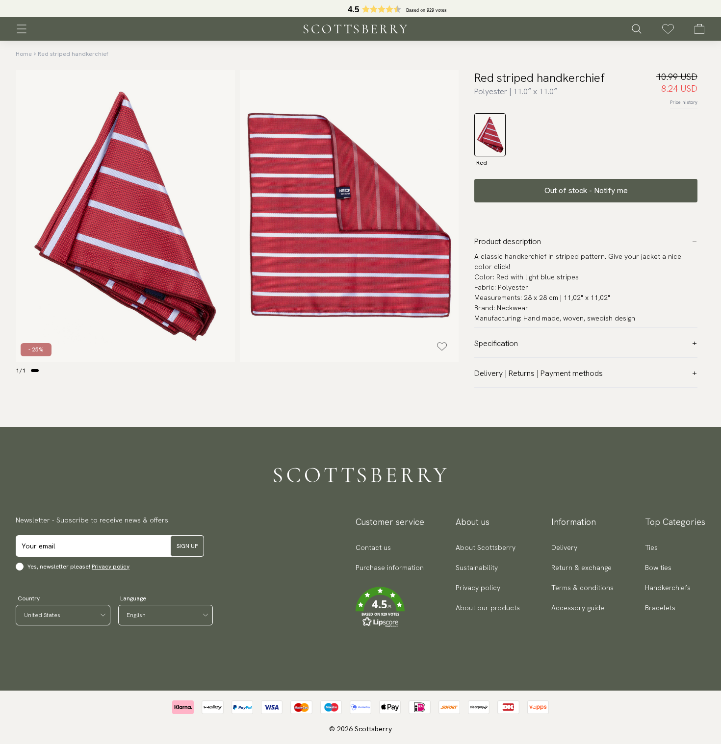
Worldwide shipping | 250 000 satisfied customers (360, 9)
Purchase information (390, 567)
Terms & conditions (582, 587)
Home (24, 54)
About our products (488, 607)
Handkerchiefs (668, 587)
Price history (683, 102)
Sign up (187, 546)
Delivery (564, 547)
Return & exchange (581, 567)
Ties (651, 547)
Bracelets (660, 607)
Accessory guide (577, 607)
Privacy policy (110, 566)
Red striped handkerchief (73, 54)
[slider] (360, 8)
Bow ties (658, 567)
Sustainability (477, 567)
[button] (390, 607)
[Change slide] (35, 370)
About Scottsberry (485, 547)
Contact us (373, 547)
